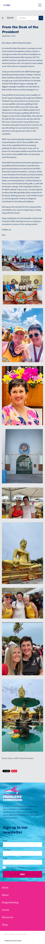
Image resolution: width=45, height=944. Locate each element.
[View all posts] (2, 18)
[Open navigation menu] (40, 5)
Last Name (7, 849)
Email (5, 858)
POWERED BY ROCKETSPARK (12, 941)
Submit (22, 874)
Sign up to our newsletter (15, 867)
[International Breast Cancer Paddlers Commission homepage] (19, 5)
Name (5, 841)
